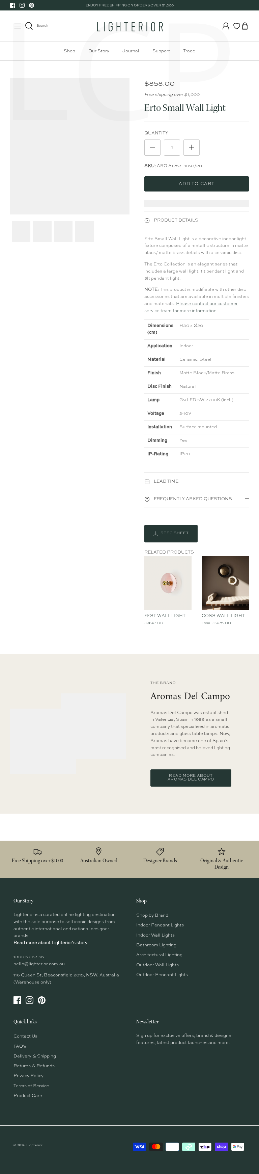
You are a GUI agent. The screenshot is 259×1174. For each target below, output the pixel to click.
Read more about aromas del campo (191, 778)
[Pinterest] (31, 5)
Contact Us (25, 1036)
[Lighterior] (129, 26)
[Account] (226, 26)
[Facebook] (12, 5)
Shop (69, 51)
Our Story (98, 51)
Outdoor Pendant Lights (162, 975)
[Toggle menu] (17, 26)
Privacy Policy (28, 1076)
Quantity (156, 133)
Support (161, 51)
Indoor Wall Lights (155, 935)
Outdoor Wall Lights (157, 965)
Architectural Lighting (159, 955)
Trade (189, 51)
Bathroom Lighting (156, 945)
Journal (130, 51)
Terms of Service (31, 1086)
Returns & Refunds (34, 1066)
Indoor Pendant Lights (160, 925)
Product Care (27, 1096)
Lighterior (34, 1145)
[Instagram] (22, 5)
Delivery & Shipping (34, 1056)
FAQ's (19, 1046)
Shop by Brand (152, 915)
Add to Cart (196, 184)
